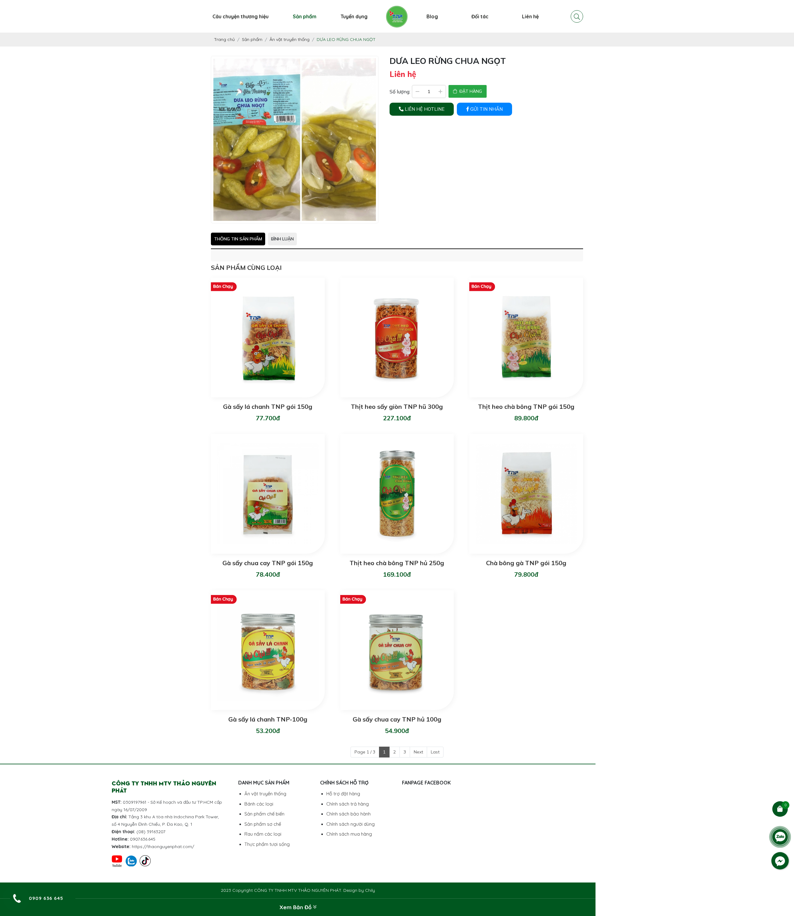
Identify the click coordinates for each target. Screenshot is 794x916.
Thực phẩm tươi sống (267, 844)
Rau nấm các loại (262, 834)
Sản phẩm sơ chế (262, 824)
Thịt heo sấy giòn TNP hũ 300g (397, 406)
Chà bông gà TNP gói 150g (526, 563)
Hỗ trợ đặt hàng (343, 794)
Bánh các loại (258, 804)
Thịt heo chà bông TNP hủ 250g (397, 563)
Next (418, 752)
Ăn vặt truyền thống (265, 794)
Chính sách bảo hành (348, 814)
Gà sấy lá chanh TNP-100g (267, 719)
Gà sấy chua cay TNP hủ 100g (397, 719)
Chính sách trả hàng (347, 804)
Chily (370, 890)
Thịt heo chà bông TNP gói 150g (526, 406)
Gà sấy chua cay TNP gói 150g (267, 563)
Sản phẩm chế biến (264, 814)
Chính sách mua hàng (349, 834)
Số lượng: (400, 91)
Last (435, 752)
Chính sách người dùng (350, 824)
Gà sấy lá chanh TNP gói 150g (267, 406)
